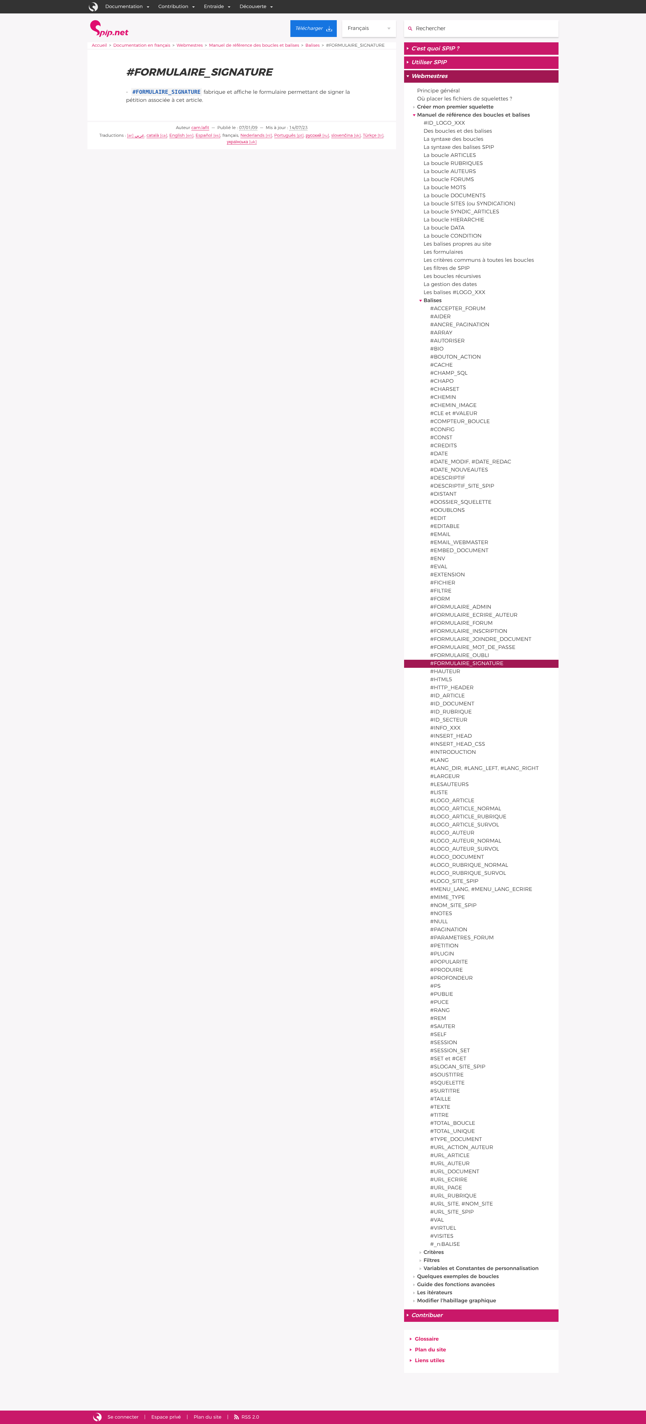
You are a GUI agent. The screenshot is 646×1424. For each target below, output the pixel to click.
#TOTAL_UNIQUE (452, 1131)
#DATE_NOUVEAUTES (459, 470)
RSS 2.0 (250, 1417)
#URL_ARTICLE (450, 1155)
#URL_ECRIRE (448, 1180)
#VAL (437, 1220)
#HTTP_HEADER (451, 688)
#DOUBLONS (447, 510)
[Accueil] (109, 28)
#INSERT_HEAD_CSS (457, 744)
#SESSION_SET (450, 1051)
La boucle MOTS (445, 188)
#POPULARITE (449, 962)
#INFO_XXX (445, 728)
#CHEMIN (443, 397)
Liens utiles (429, 1361)
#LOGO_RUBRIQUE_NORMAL (469, 865)
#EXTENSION (447, 575)
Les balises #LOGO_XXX (455, 292)
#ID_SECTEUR (448, 720)
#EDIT (438, 518)
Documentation (124, 6)
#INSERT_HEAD (451, 736)
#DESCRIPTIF (447, 478)
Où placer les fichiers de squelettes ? (464, 99)
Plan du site (430, 1350)
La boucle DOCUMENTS (455, 196)
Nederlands (252, 135)
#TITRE (439, 1115)
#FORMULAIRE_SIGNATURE (466, 663)
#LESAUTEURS (449, 784)
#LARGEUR (445, 776)
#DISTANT (443, 494)
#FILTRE (441, 591)
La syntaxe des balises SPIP (459, 147)
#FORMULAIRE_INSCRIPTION (468, 631)
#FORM (440, 599)
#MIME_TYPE (447, 897)
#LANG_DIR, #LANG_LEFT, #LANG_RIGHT (484, 768)
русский (313, 135)
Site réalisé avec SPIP (97, 1417)
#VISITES (442, 1236)
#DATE (439, 454)
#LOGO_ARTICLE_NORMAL (465, 809)
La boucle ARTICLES (450, 155)
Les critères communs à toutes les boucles (479, 260)
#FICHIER (442, 583)
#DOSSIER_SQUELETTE (461, 502)
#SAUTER (442, 1026)
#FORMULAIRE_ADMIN (460, 607)
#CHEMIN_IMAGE (453, 405)
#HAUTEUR (445, 672)
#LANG (439, 760)
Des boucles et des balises (458, 131)
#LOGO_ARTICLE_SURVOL (464, 825)
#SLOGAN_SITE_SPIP (457, 1067)
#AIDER (440, 317)
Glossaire (427, 1339)
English (177, 135)
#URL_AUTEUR (450, 1164)
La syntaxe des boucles (453, 139)
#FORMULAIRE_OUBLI (459, 655)
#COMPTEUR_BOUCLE (460, 421)
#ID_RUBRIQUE (451, 712)
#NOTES (441, 914)
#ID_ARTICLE (447, 696)
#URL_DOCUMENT (454, 1172)
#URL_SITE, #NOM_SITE (461, 1204)
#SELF (438, 1035)
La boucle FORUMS (449, 179)
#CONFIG (442, 430)
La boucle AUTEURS (450, 171)
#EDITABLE (445, 526)
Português (285, 135)
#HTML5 (441, 680)
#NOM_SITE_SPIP (453, 905)
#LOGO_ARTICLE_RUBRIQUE (468, 817)
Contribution (173, 6)
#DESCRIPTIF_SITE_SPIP (462, 486)
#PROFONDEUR (451, 978)
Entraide (214, 6)
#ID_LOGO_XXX (444, 123)
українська (237, 142)
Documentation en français (141, 45)
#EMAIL (440, 534)
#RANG (440, 1010)
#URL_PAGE (446, 1188)
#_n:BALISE (445, 1244)
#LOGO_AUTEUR (452, 833)
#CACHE (441, 365)
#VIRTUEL (443, 1228)
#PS (435, 986)
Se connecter (123, 1417)
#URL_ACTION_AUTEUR (461, 1147)
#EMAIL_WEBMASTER (459, 542)
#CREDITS (443, 446)
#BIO (436, 349)
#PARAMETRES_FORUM (462, 938)
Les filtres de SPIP (447, 268)
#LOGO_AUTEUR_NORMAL (465, 841)
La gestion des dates (450, 284)
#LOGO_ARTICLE (452, 801)
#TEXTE (440, 1107)
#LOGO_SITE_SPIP (454, 881)
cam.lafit (200, 128)
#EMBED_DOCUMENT (459, 551)
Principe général (438, 91)
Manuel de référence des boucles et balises (254, 45)
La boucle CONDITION (452, 236)
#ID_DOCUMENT (452, 704)
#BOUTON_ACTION (455, 357)
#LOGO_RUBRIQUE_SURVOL (468, 873)
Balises (313, 45)
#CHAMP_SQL (448, 373)
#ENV (437, 559)
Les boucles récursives (452, 276)
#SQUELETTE (447, 1083)
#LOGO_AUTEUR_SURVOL (464, 849)
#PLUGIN (442, 954)
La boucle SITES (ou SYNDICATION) (469, 204)
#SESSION (443, 1043)
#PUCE (439, 1002)
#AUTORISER (447, 341)
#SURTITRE (445, 1091)
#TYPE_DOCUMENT (456, 1139)
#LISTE (439, 793)
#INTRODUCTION (453, 752)
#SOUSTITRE (447, 1075)
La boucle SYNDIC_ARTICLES (461, 212)
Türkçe (370, 135)
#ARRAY (441, 333)
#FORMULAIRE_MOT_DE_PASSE (472, 647)
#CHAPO (442, 381)
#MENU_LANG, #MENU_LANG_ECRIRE (481, 889)
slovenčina (342, 135)
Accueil (99, 45)
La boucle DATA (444, 228)
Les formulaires (443, 252)
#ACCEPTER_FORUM (458, 309)
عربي (139, 135)
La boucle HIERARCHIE (454, 220)
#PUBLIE (441, 994)
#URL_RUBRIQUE (453, 1196)
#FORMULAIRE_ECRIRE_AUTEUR (473, 615)
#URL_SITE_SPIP (452, 1212)
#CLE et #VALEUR (453, 413)
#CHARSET (444, 389)
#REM (438, 1018)
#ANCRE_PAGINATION (459, 325)
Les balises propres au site (457, 244)
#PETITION (444, 946)
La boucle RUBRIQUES (453, 163)
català (152, 135)
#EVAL (438, 567)
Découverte (253, 6)
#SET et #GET (448, 1059)
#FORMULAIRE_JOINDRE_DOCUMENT (480, 639)
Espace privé (166, 1417)
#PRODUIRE (446, 970)
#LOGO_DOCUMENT (457, 857)
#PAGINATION (448, 930)
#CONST (441, 438)
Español (203, 135)
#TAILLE (440, 1099)
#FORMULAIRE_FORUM (461, 623)
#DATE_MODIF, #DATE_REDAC (470, 462)
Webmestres (190, 45)
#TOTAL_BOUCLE (452, 1123)
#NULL (438, 922)
